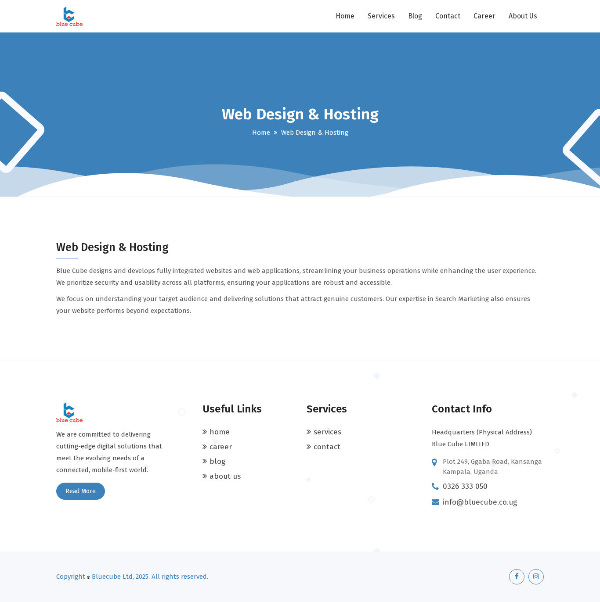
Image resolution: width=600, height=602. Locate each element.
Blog (415, 16)
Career (484, 16)
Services (381, 16)
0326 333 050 (465, 486)
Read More (80, 491)
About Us (523, 16)
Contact (447, 16)
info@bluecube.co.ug (480, 502)
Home (345, 16)
